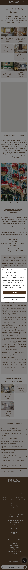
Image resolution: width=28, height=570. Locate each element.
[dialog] (14, 285)
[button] (14, 296)
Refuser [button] (14, 299)
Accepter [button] (14, 292)
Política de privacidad (14, 289)
